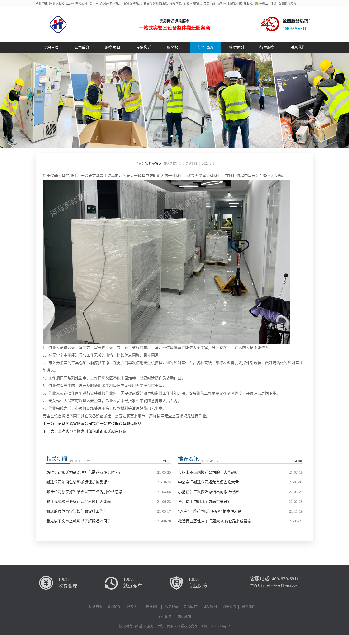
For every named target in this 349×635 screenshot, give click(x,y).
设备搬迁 (143, 47)
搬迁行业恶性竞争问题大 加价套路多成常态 (214, 521)
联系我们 (298, 47)
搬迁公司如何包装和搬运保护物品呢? (77, 482)
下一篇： (50, 431)
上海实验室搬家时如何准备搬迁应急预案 (92, 431)
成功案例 (236, 47)
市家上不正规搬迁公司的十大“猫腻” (208, 472)
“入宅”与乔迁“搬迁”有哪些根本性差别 (210, 511)
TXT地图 (165, 617)
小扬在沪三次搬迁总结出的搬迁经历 (208, 492)
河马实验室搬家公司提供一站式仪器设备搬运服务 (99, 424)
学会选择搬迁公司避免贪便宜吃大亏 (208, 482)
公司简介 (82, 47)
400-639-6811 (285, 578)
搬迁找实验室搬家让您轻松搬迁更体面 (78, 502)
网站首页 (51, 47)
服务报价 (174, 47)
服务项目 (112, 47)
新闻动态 (205, 47)
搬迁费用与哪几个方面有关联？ (204, 502)
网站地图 (184, 617)
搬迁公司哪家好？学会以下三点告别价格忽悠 (84, 492)
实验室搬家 (153, 163)
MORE (167, 461)
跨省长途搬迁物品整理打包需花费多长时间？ (84, 472)
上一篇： (50, 424)
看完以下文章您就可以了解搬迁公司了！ (80, 521)
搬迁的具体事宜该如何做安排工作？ (76, 511)
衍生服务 (267, 47)
